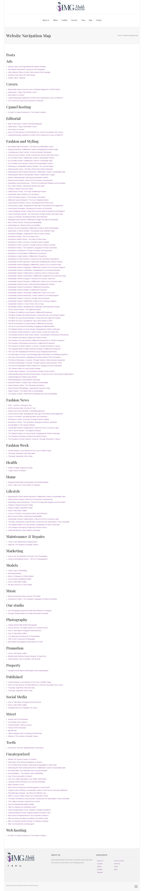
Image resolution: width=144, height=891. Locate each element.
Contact (98, 20)
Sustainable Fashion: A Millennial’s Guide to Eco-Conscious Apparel (32, 301)
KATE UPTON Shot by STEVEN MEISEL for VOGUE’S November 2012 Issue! (35, 132)
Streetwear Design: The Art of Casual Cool (23, 236)
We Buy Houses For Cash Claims (20, 585)
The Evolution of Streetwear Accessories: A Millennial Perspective (31, 343)
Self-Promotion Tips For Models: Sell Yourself (24, 659)
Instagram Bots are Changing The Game (22, 708)
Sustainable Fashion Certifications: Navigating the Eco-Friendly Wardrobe (34, 270)
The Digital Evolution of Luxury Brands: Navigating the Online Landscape (34, 329)
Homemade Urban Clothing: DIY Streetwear (23, 194)
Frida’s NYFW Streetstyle (17, 728)
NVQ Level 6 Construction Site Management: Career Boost (29, 787)
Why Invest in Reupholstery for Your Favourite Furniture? (28, 815)
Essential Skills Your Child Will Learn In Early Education (27, 770)
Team (83, 20)
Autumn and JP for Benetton (18, 719)
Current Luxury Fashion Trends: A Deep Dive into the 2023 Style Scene (33, 155)
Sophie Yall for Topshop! (16, 78)
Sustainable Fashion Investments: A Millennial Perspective (29, 287)
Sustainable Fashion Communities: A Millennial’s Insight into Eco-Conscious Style (37, 276)
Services (74, 20)
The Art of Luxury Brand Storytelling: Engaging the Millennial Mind (31, 326)
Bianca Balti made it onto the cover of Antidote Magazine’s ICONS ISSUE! (34, 89)
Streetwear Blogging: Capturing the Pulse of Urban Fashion (29, 234)
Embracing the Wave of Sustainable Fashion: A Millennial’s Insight (31, 175)
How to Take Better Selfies (17, 511)
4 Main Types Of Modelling (17, 570)
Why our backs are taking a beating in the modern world (28, 818)
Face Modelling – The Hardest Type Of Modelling (25, 773)
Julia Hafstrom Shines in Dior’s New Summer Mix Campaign (29, 72)
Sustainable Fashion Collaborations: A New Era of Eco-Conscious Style (33, 273)
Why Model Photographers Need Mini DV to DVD (25, 642)
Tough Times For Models (17, 471)
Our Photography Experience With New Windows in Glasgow (29, 610)
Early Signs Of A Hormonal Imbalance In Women (25, 762)
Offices (55, 20)
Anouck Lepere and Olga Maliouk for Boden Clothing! (27, 67)
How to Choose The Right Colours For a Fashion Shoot (28, 628)
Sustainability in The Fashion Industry (21, 425)
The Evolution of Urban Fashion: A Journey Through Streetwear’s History (34, 346)
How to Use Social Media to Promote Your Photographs (27, 556)
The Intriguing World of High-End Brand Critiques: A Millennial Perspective (34, 349)
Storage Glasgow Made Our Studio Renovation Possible (28, 613)
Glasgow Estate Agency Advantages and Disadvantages (28, 482)
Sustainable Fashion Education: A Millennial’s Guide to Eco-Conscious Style (35, 281)
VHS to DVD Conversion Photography (21, 639)
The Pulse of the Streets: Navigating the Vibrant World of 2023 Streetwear (34, 357)
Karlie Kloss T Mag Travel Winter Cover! (22, 92)
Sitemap (100, 872)
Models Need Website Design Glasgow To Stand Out (27, 656)
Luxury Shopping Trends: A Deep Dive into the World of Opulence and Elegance (36, 211)
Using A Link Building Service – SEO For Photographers (28, 559)
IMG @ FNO (12, 730)
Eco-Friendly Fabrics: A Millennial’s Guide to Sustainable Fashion (31, 158)
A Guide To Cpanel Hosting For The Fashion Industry (27, 112)
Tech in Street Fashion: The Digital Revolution (24, 309)
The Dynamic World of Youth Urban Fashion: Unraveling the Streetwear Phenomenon (38, 335)
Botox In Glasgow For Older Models (21, 576)
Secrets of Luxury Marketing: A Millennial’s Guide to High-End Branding (33, 228)
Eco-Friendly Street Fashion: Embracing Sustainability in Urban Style (32, 765)
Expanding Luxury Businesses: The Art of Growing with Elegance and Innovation (36, 183)
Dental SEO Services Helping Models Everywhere (25, 748)
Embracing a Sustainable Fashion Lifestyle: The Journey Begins (31, 166)
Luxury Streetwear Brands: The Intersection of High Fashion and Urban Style (35, 214)
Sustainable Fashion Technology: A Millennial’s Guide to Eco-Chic (31, 293)
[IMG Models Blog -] (70, 6)
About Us (46, 20)
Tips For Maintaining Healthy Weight (21, 804)
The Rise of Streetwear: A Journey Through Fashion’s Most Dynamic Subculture (36, 360)
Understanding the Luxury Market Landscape (24, 380)
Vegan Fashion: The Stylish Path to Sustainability (25, 391)
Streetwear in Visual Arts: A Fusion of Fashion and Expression (30, 250)
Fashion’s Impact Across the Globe (20, 189)
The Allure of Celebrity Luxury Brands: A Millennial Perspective (30, 312)
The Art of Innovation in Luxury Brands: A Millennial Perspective (30, 323)
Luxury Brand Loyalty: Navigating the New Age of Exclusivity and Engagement (35, 205)
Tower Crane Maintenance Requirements (22, 542)
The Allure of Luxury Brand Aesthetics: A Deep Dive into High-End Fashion (34, 318)
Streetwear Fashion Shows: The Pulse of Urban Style (27, 239)
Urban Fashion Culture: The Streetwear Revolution (26, 385)
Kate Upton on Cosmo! (16, 95)
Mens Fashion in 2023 (16, 785)
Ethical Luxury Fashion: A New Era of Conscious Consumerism (30, 180)
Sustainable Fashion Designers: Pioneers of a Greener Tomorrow (31, 279)
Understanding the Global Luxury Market (22, 377)
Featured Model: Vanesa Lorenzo (20, 725)
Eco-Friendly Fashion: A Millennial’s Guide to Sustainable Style (30, 161)
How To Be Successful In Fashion (20, 776)
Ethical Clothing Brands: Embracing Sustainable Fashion (28, 177)
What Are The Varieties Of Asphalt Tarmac (23, 545)
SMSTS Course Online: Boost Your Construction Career (28, 796)
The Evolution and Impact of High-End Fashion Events (27, 337)
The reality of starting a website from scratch (24, 801)
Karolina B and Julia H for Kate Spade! (21, 75)
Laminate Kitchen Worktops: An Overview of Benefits (26, 782)
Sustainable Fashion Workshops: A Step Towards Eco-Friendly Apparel (33, 295)
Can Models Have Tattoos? (18, 722)
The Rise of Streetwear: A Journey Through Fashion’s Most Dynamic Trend (35, 363)
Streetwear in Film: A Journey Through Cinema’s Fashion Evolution (32, 245)
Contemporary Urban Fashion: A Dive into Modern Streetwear (30, 152)
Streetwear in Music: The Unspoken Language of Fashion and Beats (32, 248)
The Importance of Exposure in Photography (24, 636)
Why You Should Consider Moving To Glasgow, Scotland (28, 821)
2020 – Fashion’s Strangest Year (20, 405)
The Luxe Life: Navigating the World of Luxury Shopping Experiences (32, 352)
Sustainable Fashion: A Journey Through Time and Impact (29, 298)
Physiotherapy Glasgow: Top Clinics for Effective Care (27, 793)
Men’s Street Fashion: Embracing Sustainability (25, 222)
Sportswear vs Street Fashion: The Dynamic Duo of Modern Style (31, 231)
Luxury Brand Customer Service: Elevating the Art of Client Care (30, 203)
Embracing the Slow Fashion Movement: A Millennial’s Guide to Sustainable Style (36, 172)
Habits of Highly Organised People (20, 468)
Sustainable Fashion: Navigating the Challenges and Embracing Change (34, 307)
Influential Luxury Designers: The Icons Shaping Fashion (28, 200)
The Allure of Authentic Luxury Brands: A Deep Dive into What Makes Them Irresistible (38, 522)
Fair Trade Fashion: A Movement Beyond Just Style (26, 186)
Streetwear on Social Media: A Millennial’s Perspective (27, 253)
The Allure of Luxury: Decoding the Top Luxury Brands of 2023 (30, 321)
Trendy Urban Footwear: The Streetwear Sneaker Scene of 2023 (31, 371)
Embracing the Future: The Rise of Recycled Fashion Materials (30, 169)
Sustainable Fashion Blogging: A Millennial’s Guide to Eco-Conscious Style (34, 264)
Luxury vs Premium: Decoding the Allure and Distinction (27, 217)
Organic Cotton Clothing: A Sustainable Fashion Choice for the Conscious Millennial (37, 790)
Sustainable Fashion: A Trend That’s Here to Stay (26, 304)
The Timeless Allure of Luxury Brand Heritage (24, 368)
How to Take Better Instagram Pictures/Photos (24, 630)
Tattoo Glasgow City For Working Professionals (25, 733)
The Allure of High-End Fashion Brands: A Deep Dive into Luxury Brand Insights (36, 315)
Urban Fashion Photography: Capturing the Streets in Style (29, 388)
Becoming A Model (14, 573)
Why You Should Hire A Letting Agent (21, 824)
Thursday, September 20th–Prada (20, 456)
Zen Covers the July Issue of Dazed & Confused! (25, 101)
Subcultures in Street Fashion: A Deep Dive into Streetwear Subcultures (33, 259)
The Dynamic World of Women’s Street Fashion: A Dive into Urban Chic (33, 332)
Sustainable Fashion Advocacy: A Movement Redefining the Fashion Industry (35, 262)
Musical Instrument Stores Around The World (24, 596)
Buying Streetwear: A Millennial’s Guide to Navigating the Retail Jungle (33, 149)
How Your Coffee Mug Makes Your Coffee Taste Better (27, 779)
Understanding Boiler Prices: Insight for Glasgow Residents (29, 810)
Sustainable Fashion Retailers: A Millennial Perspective (27, 290)
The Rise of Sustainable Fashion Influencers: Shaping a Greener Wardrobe (35, 366)
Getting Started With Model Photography (22, 625)
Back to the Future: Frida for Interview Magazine (25, 124)
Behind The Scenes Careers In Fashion (22, 759)
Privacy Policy (119, 861)
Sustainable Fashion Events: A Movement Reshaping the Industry (31, 284)
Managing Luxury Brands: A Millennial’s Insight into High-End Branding (33, 220)
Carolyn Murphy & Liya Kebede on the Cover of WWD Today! (29, 451)
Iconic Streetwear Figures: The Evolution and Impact (26, 197)
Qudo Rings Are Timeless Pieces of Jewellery (24, 225)
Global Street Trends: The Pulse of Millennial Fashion (27, 191)
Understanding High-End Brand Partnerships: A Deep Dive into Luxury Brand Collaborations (40, 374)
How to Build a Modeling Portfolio (19, 579)
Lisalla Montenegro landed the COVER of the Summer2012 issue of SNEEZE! (35, 98)
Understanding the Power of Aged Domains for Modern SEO (29, 813)
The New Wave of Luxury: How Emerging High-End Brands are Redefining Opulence (38, 354)
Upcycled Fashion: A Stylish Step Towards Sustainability (28, 382)
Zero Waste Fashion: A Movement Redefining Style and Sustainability (32, 394)
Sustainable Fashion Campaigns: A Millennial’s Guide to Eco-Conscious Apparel (36, 267)
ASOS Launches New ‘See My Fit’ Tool (21, 408)
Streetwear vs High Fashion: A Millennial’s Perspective (27, 256)
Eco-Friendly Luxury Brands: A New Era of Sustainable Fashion (30, 163)
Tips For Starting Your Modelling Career (22, 807)
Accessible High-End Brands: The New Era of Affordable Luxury (30, 147)
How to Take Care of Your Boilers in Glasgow (24, 485)
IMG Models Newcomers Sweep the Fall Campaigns (26, 69)
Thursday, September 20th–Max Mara (21, 453)
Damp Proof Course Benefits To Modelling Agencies (26, 411)
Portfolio (64, 20)
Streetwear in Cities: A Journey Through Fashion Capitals (28, 242)
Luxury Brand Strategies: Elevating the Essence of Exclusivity (30, 208)
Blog (90, 20)
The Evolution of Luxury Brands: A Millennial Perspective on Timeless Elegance (36, 340)
